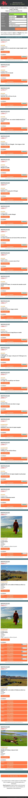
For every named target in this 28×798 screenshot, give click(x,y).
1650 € (2, 198)
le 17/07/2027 (10, 708)
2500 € (2, 504)
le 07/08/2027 (10, 719)
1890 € (2, 245)
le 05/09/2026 (10, 762)
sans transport (10, 58)
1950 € (2, 293)
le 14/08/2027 (10, 595)
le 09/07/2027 (10, 648)
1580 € (2, 175)
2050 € (2, 388)
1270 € (2, 103)
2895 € (2, 553)
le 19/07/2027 (10, 651)
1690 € (2, 221)
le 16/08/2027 (10, 659)
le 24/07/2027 (10, 711)
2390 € (2, 481)
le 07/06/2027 (10, 553)
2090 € (2, 411)
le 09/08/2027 (10, 655)
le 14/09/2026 (10, 644)
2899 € (2, 595)
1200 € (2, 80)
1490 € (2, 151)
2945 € (2, 644)
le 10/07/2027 (10, 704)
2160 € (2, 434)
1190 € (2, 56)
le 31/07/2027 (10, 715)
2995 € (2, 651)
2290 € (2, 458)
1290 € (2, 128)
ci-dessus (23, 34)
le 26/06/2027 (10, 701)
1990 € (2, 316)
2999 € (2, 701)
